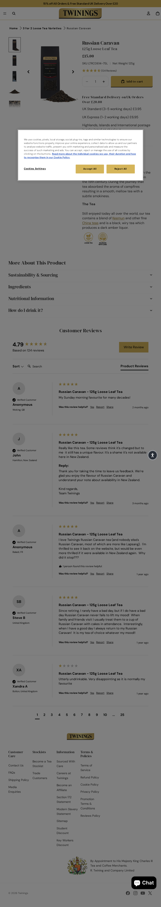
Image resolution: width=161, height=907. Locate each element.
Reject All (120, 168)
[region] (80, 155)
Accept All (90, 168)
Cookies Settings (35, 168)
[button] (153, 455)
